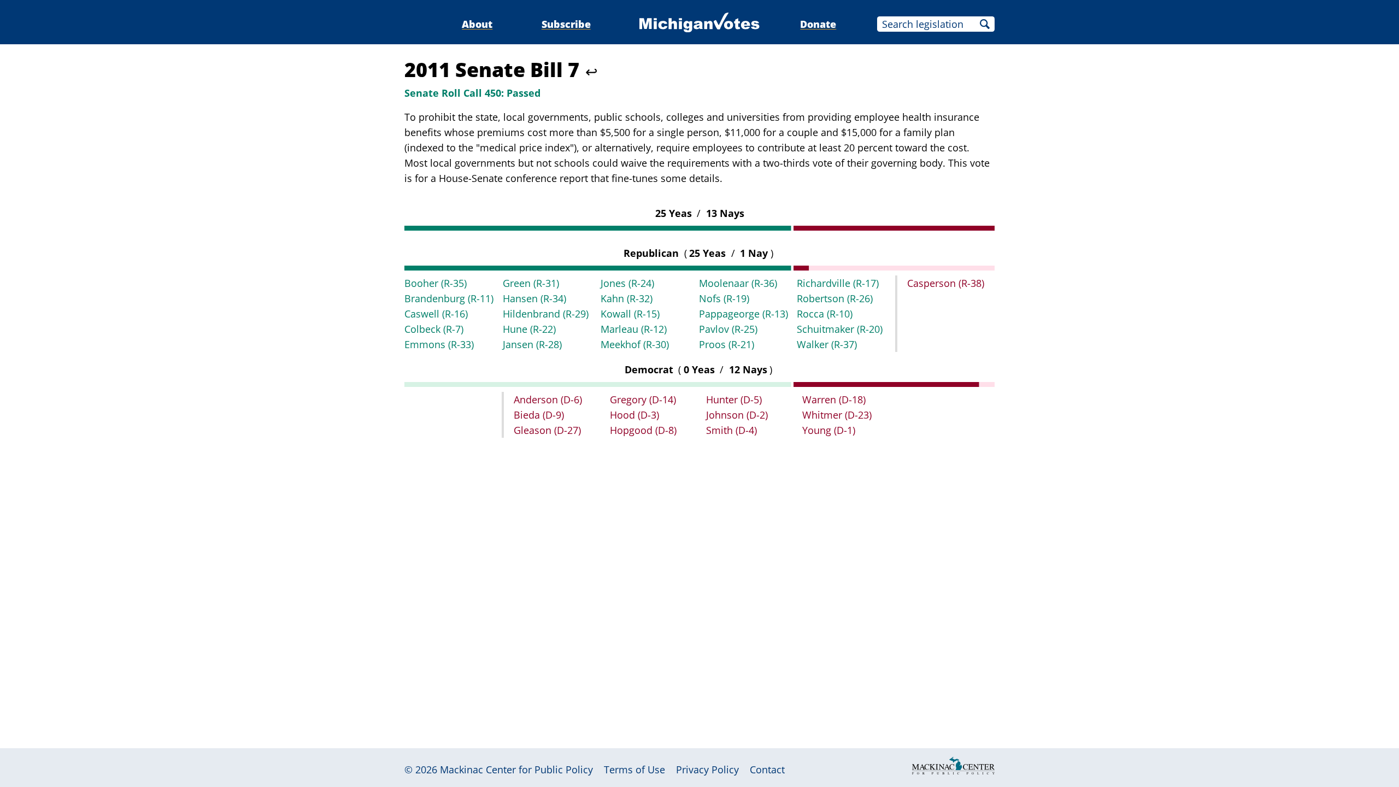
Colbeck (433, 329)
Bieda (539, 414)
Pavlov (728, 329)
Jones (627, 283)
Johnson (737, 414)
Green (531, 283)
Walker (827, 344)
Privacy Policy (707, 769)
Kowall (630, 313)
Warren (834, 399)
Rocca (825, 313)
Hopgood (643, 430)
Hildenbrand (546, 313)
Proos (726, 344)
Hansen (534, 298)
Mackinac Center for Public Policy (516, 769)
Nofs (724, 298)
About (477, 24)
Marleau (634, 329)
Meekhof (635, 344)
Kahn (627, 298)
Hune (529, 329)
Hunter (734, 399)
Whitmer (837, 414)
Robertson (835, 298)
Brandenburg (448, 298)
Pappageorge (743, 313)
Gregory (643, 399)
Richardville (838, 283)
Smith (731, 430)
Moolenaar (738, 283)
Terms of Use (634, 769)
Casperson (945, 283)
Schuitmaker (840, 329)
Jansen (532, 344)
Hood (634, 414)
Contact (767, 769)
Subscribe (566, 24)
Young (828, 430)
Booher (435, 283)
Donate (818, 24)
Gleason (547, 430)
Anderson (548, 399)
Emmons (439, 344)
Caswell (436, 313)
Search (985, 24)
